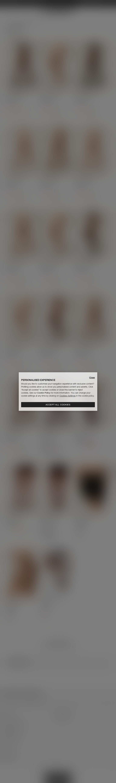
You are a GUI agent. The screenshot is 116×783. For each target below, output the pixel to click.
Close (92, 377)
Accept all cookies (58, 404)
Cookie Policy (43, 392)
